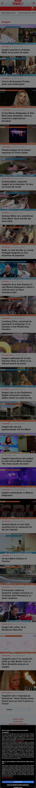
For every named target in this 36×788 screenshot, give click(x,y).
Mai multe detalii (20, 740)
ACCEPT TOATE (18, 782)
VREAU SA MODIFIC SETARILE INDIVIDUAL (18, 785)
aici (18, 751)
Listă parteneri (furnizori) (7, 777)
